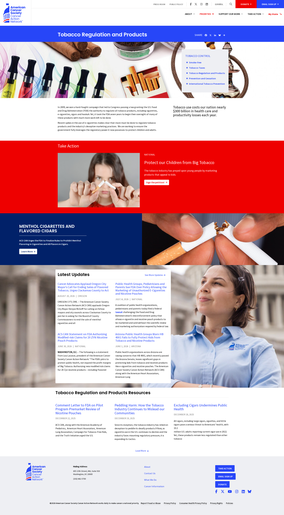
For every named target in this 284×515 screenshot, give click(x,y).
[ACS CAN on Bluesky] (249, 491)
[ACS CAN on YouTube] (230, 491)
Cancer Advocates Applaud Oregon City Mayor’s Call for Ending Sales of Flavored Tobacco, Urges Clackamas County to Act (83, 287)
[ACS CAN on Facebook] (191, 4)
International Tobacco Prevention (207, 83)
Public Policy (176, 4)
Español (219, 4)
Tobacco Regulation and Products (207, 73)
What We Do (150, 479)
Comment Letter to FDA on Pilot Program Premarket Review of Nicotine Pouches (79, 409)
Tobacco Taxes (197, 67)
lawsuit (119, 312)
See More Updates (154, 275)
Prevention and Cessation (202, 78)
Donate (222, 484)
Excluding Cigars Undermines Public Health (200, 407)
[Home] (15, 13)
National (149, 154)
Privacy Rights (216, 503)
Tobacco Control (197, 56)
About (188, 13)
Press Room (159, 4)
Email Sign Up (225, 476)
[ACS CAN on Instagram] (201, 4)
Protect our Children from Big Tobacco (179, 163)
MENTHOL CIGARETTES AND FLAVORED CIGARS (47, 228)
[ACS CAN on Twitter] (196, 4)
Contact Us (149, 473)
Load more (140, 450)
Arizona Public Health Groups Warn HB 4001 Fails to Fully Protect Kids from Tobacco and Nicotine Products (139, 337)
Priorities (205, 13)
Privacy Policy (170, 503)
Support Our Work (229, 13)
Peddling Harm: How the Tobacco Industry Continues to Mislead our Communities (139, 409)
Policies (229, 503)
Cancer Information (154, 486)
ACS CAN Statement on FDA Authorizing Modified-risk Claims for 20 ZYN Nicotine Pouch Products (82, 337)
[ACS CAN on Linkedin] (207, 4)
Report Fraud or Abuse (150, 503)
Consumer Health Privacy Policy (193, 503)
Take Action (254, 13)
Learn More (27, 251)
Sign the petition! (155, 182)
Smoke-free (195, 62)
